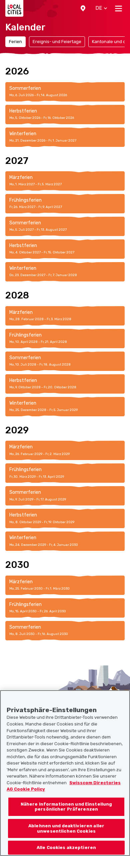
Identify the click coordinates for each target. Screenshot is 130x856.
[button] (83, 8)
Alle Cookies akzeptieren (66, 847)
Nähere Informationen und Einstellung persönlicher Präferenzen (66, 807)
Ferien (15, 41)
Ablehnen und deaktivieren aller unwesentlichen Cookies (66, 828)
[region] (65, 773)
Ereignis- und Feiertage (57, 41)
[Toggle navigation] (118, 8)
